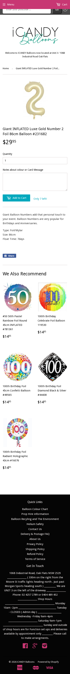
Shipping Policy (35, 549)
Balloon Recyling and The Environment (35, 519)
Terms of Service (35, 559)
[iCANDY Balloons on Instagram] (44, 647)
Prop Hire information (35, 514)
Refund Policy (35, 554)
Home (6, 68)
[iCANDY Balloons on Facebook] (25, 647)
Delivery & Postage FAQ (35, 534)
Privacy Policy (35, 544)
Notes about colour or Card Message (23, 169)
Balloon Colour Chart (35, 509)
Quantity (7, 153)
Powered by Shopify (48, 661)
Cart (64, 4)
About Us (35, 539)
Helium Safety (35, 524)
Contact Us (35, 529)
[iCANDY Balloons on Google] (35, 647)
